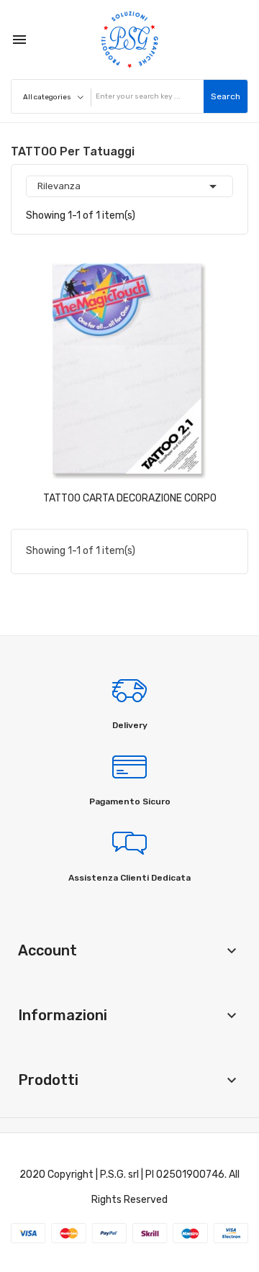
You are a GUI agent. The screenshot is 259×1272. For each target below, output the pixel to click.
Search (225, 96)
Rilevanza (129, 186)
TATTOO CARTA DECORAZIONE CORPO (130, 498)
